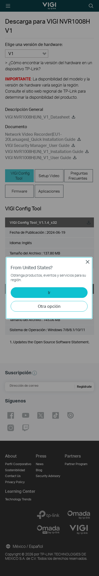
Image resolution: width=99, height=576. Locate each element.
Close (88, 262)
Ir (49, 292)
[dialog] (49, 288)
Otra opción (49, 306)
